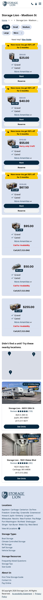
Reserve (21, 81)
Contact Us (6, 580)
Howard (5, 515)
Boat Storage (7, 538)
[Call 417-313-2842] (32, 4)
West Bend (33, 524)
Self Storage (7, 547)
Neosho (15, 518)
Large (6, 33)
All (7, 27)
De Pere (32, 509)
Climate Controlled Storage (13, 541)
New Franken (25, 518)
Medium (26, 27)
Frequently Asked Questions (14, 561)
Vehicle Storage (8, 550)
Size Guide (26, 39)
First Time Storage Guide (12, 577)
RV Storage (6, 544)
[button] (9, 354)
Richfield (21, 521)
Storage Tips (7, 564)
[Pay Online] (36, 4)
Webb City (23, 524)
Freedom (6, 512)
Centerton (24, 509)
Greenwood (35, 512)
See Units (21, 426)
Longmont (28, 515)
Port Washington (9, 521)
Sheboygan (31, 521)
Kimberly (19, 515)
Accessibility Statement (22, 593)
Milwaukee (6, 518)
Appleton (6, 509)
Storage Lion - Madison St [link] (27, 20)
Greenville (24, 512)
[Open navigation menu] (40, 3)
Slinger (5, 524)
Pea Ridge (36, 518)
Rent (21, 76)
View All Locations (11, 528)
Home (4, 20)
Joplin (12, 515)
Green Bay (15, 512)
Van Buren (13, 524)
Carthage (15, 509)
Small (15, 27)
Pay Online (6, 583)
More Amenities (21, 71)
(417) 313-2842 (23, 250)
